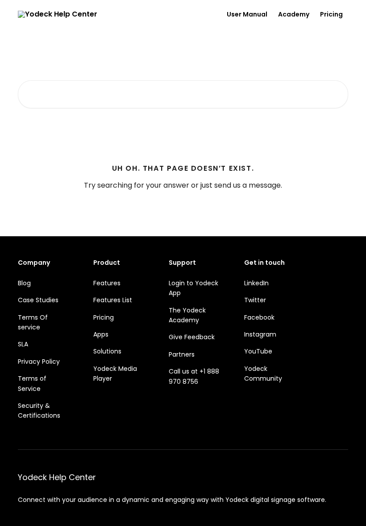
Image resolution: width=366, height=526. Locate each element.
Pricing (331, 14)
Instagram (260, 334)
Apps (100, 334)
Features (107, 283)
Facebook (259, 317)
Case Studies (38, 300)
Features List (112, 300)
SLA (23, 344)
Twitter (255, 300)
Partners (182, 354)
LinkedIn (256, 283)
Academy (293, 14)
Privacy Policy (39, 361)
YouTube (258, 351)
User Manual (247, 14)
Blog (24, 283)
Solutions (107, 351)
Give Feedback (192, 337)
